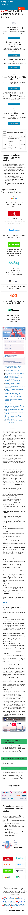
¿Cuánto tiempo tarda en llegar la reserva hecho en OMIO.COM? (15, 375)
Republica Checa (11, 900)
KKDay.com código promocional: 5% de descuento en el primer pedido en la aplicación (14, 271)
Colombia (6, 901)
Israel (15, 904)
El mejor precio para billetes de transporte (14, 94)
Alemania (5, 898)
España (7, 897)
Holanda (12, 898)
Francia (24, 898)
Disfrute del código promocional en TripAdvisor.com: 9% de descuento (14, 318)
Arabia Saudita (8, 904)
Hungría (13, 905)
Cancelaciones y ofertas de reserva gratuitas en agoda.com (14, 204)
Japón (7, 902)
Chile (24, 900)
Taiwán (21, 902)
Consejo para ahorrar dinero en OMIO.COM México (12, 418)
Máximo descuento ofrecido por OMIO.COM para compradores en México (15, 394)
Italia (4, 900)
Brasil (23, 901)
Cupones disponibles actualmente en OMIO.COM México (13, 378)
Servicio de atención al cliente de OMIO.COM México (13, 381)
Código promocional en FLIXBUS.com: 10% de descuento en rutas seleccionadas (14, 253)
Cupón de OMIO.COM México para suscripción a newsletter (13, 397)
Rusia (24, 905)
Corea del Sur (14, 902)
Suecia (18, 905)
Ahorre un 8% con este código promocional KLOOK (14, 302)
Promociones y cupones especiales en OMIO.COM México (14, 421)
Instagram (5, 604)
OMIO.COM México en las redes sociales (14, 392)
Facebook (5, 602)
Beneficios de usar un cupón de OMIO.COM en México (12, 384)
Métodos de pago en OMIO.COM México (14, 373)
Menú (21, 8)
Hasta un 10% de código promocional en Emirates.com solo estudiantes (14, 221)
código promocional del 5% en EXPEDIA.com (14, 288)
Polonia (21, 897)
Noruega (21, 904)
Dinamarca (6, 905)
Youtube (4, 605)
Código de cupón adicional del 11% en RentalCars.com (14, 236)
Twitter (4, 601)
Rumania (18, 898)
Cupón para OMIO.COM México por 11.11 (15, 405)
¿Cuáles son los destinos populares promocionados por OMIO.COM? (13, 415)
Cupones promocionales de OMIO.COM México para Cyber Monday (14, 407)
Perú (19, 901)
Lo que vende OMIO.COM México (13, 366)
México (19, 900)
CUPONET (14, 907)
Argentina (13, 901)
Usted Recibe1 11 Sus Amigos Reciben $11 (14, 114)
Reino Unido (14, 897)
